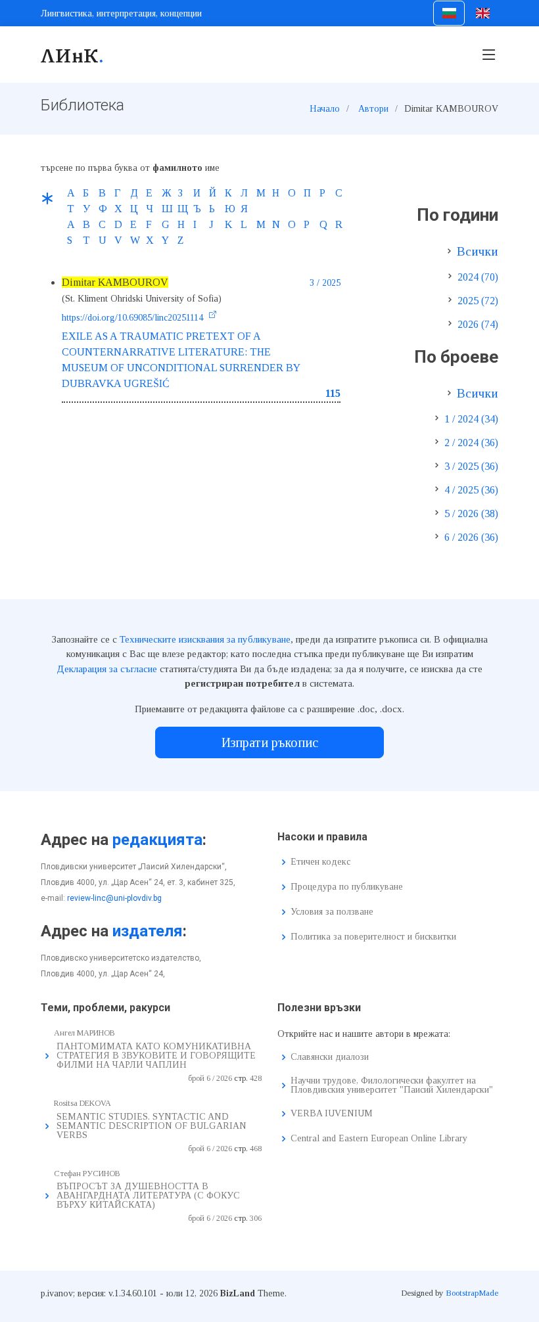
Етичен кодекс (320, 862)
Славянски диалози (330, 1057)
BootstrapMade (472, 1293)
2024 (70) (477, 277)
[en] (482, 13)
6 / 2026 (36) (471, 537)
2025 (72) (477, 300)
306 (256, 1218)
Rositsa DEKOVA (82, 1103)
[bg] (448, 13)
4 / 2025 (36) (471, 489)
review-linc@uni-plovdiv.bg (114, 898)
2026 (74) (477, 324)
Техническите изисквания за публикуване (205, 639)
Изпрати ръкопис (270, 742)
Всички (477, 251)
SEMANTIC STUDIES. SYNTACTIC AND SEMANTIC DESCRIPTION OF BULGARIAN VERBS (151, 1126)
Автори (373, 109)
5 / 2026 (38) (471, 513)
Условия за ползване (332, 912)
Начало (325, 109)
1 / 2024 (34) (471, 418)
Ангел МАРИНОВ (84, 1033)
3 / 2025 (325, 283)
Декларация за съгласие (107, 669)
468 (256, 1148)
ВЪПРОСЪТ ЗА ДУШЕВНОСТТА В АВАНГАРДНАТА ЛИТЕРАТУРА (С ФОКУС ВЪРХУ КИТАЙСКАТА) (148, 1195)
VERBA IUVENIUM (332, 1113)
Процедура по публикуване (347, 887)
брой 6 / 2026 (210, 1078)
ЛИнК (73, 54)
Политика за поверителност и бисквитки (373, 937)
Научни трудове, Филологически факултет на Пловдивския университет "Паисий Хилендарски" (392, 1085)
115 (332, 393)
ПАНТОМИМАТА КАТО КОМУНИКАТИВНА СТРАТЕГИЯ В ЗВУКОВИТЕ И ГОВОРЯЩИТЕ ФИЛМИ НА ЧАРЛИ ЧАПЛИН (156, 1055)
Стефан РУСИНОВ (87, 1173)
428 (256, 1078)
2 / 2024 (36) (471, 442)
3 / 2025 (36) (471, 466)
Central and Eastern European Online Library (379, 1138)
